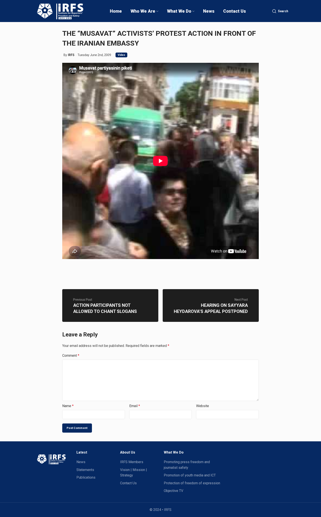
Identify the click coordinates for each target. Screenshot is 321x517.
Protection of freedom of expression (192, 483)
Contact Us (128, 483)
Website (202, 406)
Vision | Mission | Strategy (133, 473)
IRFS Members (131, 462)
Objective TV (173, 491)
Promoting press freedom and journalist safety (187, 465)
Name (68, 406)
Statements (85, 470)
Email (134, 406)
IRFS (71, 55)
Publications (85, 477)
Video (121, 54)
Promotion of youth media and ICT (190, 475)
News (80, 462)
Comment (70, 355)
